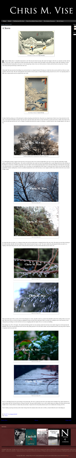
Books (9, 21)
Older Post (68, 420)
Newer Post (4, 420)
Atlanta (6, 415)
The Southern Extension (49, 21)
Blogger (67, 455)
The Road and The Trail (18, 21)
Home (4, 21)
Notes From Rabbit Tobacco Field (34, 21)
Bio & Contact (60, 21)
